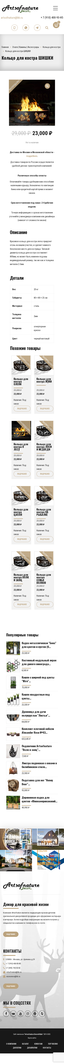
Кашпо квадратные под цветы (36, 696)
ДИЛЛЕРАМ (17, 1047)
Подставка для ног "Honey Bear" (37, 782)
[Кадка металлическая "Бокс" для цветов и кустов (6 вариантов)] (13, 648)
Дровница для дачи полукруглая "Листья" (35, 713)
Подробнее (22, 408)
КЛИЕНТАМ (38, 1043)
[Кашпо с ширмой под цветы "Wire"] (13, 683)
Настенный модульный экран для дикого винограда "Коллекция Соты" (39, 662)
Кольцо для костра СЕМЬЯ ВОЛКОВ (44, 578)
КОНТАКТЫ (47, 1047)
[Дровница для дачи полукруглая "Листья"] (13, 717)
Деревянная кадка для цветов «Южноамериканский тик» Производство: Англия (38, 799)
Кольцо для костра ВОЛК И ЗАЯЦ (21, 577)
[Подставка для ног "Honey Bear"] (13, 786)
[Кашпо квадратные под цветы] (13, 700)
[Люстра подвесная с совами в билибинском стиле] (13, 768)
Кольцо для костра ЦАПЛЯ (21, 512)
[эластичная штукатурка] (16, 860)
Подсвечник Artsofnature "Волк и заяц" (37, 747)
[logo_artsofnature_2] (21, 885)
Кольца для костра (51, 47)
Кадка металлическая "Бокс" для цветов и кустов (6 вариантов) (39, 644)
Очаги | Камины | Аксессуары (25, 47)
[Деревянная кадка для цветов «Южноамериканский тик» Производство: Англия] (13, 803)
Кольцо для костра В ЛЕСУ (21, 446)
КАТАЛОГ (25, 1043)
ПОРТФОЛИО (53, 1043)
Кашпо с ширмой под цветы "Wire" (38, 679)
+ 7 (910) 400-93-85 (52, 17)
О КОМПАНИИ (11, 1043)
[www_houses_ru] (16, 839)
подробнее (31, 156)
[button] (47, 84)
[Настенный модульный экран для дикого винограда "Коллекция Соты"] (13, 665)
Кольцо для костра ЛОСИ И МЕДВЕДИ (44, 446)
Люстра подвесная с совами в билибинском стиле (39, 765)
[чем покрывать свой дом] (48, 839)
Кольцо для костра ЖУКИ (44, 380)
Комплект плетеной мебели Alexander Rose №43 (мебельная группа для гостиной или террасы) (38, 730)
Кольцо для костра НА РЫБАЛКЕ (44, 512)
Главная (5, 47)
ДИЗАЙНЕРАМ (32, 1047)
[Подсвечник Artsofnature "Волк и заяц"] (13, 751)
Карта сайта (32, 1038)
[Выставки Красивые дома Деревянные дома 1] (48, 860)
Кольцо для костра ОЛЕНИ (21, 381)
